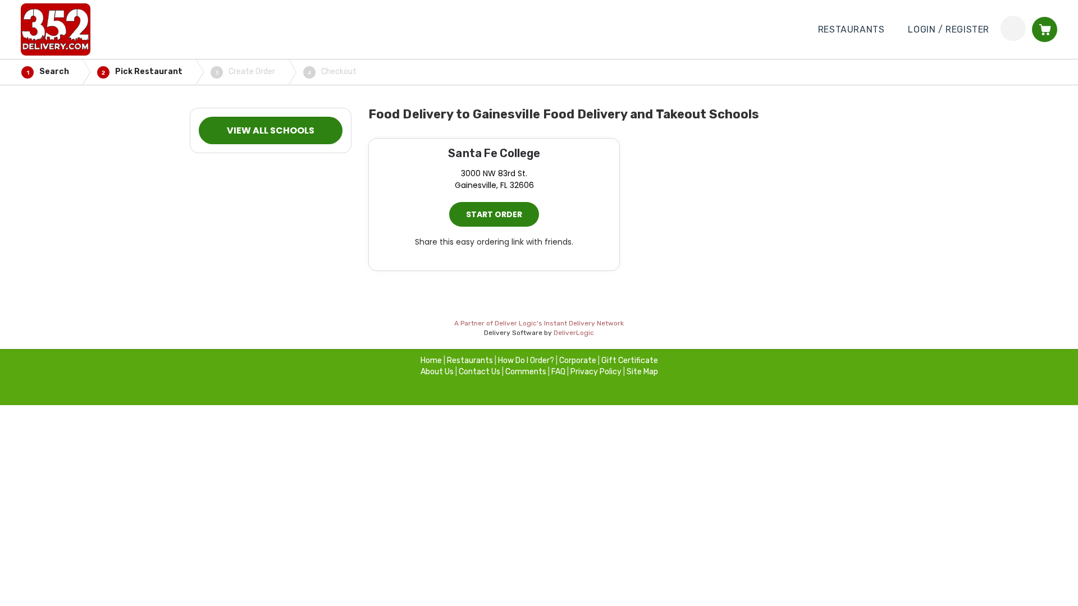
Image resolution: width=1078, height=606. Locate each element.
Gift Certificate (629, 360)
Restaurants (470, 360)
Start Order (494, 214)
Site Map (642, 372)
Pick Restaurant (142, 71)
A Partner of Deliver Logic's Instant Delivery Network (539, 323)
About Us (437, 372)
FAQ (558, 372)
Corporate (577, 360)
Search (48, 71)
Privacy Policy (596, 372)
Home (431, 360)
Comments (525, 372)
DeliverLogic (574, 333)
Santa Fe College (494, 153)
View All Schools (270, 130)
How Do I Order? (526, 360)
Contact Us (479, 372)
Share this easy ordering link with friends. (494, 241)
